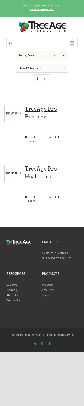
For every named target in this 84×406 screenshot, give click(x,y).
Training (11, 290)
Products (48, 284)
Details (56, 137)
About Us (12, 295)
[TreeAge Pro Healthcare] (13, 173)
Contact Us (13, 300)
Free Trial (48, 290)
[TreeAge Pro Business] (13, 113)
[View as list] (45, 79)
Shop (45, 295)
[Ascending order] (64, 55)
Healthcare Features (55, 253)
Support (11, 284)
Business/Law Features (56, 258)
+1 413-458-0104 (49, 5)
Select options (32, 139)
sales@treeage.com (42, 9)
